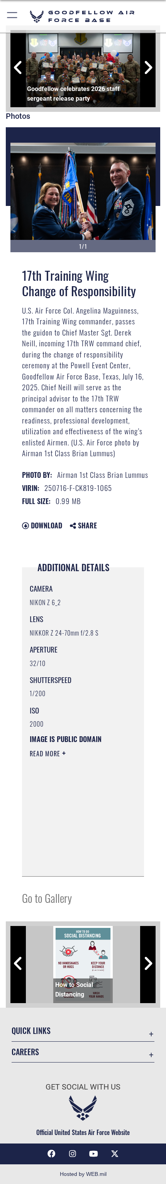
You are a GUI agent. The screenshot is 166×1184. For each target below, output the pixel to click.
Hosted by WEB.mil (83, 1174)
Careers (25, 1052)
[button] (12, 16)
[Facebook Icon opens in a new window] (51, 1154)
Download (45, 525)
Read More (46, 753)
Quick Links (31, 1030)
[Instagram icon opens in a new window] (72, 1154)
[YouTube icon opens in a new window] (93, 1154)
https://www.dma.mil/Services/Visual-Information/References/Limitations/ (77, 862)
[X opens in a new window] (114, 1154)
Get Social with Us (83, 1087)
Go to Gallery (47, 897)
